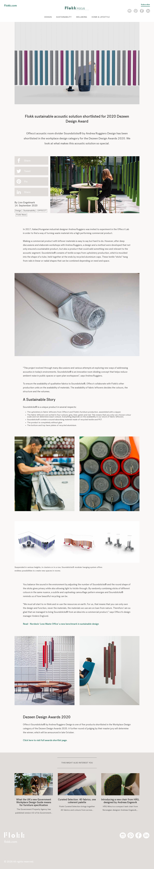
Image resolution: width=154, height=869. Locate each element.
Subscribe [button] (145, 5)
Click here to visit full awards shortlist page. (45, 740)
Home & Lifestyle (101, 17)
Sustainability (64, 17)
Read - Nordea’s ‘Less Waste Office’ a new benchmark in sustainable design (61, 624)
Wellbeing (81, 17)
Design (48, 17)
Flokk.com (10, 5)
